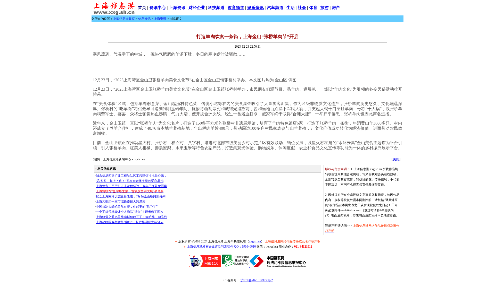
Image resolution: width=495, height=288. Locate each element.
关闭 (396, 159)
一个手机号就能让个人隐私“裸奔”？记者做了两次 (129, 212)
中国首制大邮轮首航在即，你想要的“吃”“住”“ (127, 206)
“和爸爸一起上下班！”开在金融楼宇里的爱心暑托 (129, 181)
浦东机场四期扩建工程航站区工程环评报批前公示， (131, 176)
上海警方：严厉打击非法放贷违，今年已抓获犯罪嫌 (131, 186)
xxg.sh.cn (255, 241)
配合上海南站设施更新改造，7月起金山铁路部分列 (131, 196)
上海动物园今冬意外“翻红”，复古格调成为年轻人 (129, 222)
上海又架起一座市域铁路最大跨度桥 (120, 201)
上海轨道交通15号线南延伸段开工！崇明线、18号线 (131, 217)
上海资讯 (160, 19)
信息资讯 (144, 19)
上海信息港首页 (124, 19)
